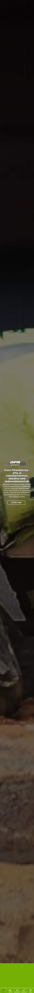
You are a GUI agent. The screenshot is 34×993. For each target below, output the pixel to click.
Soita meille (17, 502)
